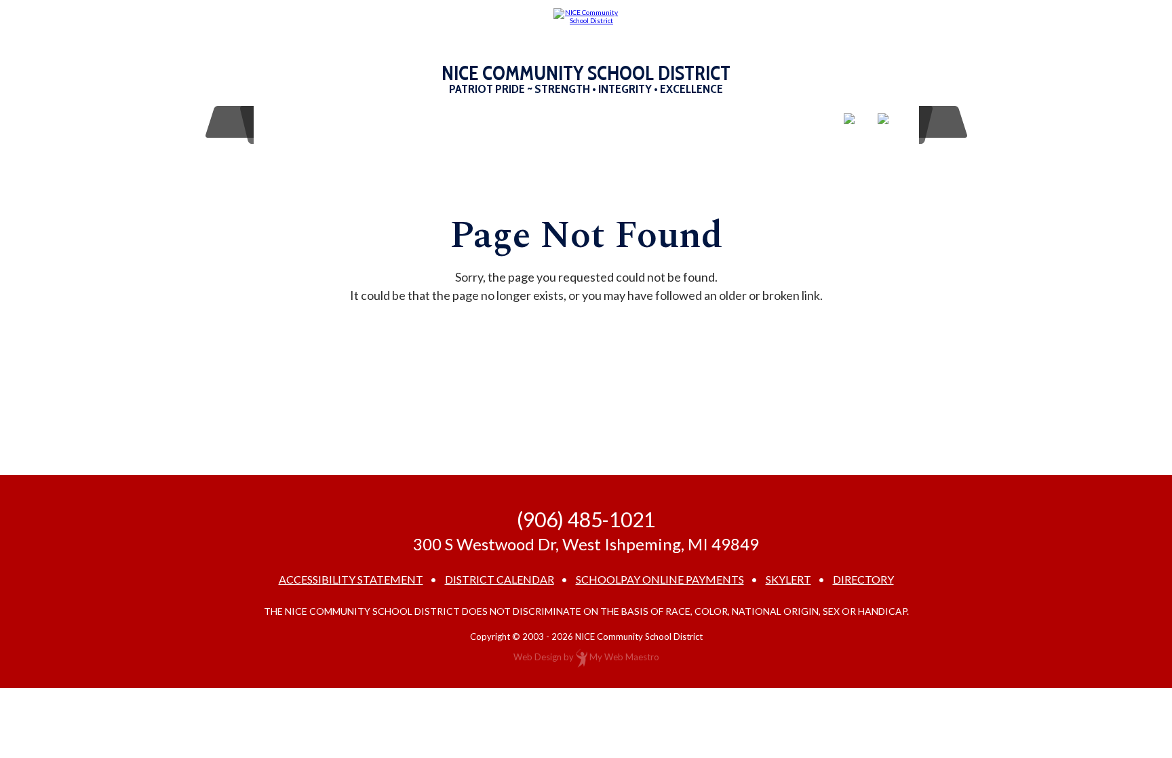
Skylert (788, 579)
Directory (863, 579)
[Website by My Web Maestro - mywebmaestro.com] (581, 656)
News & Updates (726, 121)
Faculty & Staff (554, 121)
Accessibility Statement (351, 579)
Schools (300, 121)
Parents (369, 121)
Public (638, 121)
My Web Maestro (624, 656)
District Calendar (499, 579)
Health (807, 121)
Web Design (537, 656)
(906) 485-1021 (586, 519)
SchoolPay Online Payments (660, 579)
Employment (451, 121)
